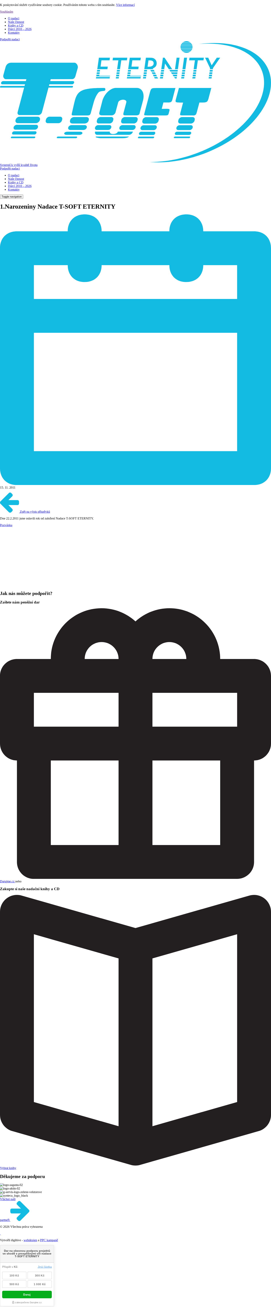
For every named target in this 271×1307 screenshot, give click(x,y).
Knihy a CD (15, 25)
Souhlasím (6, 11)
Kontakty (14, 32)
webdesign (30, 1240)
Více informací (125, 5)
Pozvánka (6, 525)
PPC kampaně (49, 1240)
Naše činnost (16, 22)
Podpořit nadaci (10, 39)
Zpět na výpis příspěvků (34, 511)
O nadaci (13, 18)
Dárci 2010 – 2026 (20, 29)
